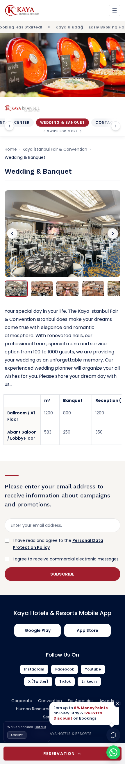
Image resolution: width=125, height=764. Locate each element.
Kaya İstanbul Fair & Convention (55, 149)
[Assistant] (113, 735)
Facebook (64, 669)
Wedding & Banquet (62, 122)
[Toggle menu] (114, 10)
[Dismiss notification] (117, 703)
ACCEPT (16, 735)
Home (11, 149)
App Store (87, 630)
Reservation (59, 753)
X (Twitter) (38, 681)
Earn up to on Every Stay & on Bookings (80, 713)
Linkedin (89, 681)
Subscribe (62, 574)
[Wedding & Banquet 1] (62, 233)
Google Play (38, 630)
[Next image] (113, 233)
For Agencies (81, 701)
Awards (106, 701)
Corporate (21, 701)
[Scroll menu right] (115, 126)
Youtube (93, 669)
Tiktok (65, 681)
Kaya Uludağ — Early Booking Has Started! (75, 27)
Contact (105, 122)
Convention (50, 701)
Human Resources (34, 709)
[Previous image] (12, 233)
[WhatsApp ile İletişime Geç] (113, 752)
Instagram (34, 669)
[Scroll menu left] (9, 126)
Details (40, 727)
